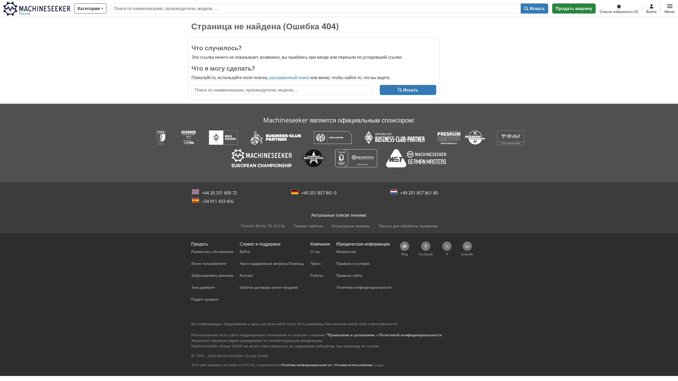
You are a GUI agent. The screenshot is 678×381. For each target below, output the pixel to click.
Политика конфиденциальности (306, 365)
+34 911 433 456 (218, 201)
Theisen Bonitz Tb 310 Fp (262, 225)
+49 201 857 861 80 (419, 193)
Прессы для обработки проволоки (408, 225)
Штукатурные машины (350, 225)
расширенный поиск (289, 77)
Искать (537, 8)
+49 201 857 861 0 (318, 193)
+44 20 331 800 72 (219, 193)
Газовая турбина (308, 225)
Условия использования (353, 365)
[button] (669, 8)
